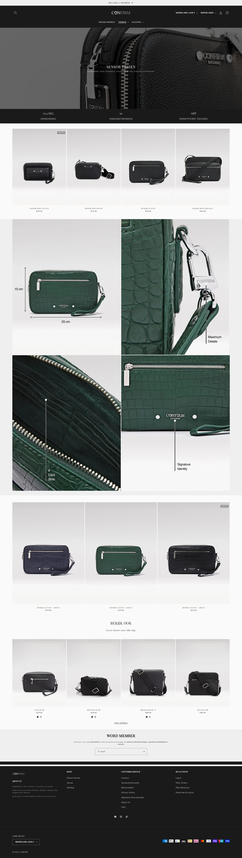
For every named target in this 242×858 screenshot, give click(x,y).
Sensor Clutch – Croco (48, 608)
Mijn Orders (181, 782)
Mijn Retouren (182, 787)
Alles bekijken (121, 723)
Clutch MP (39, 710)
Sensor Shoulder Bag (202, 208)
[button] (15, 13)
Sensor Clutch (148, 208)
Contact (125, 778)
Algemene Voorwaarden (132, 797)
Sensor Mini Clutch (39, 208)
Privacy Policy (128, 792)
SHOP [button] (69, 772)
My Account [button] (182, 772)
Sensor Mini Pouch (94, 208)
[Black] (38, 717)
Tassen (70, 782)
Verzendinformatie (130, 782)
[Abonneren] (144, 751)
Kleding (70, 787)
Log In (178, 778)
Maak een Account (185, 792)
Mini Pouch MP (94, 710)
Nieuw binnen (73, 778)
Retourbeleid (127, 787)
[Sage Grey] (41, 717)
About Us (125, 802)
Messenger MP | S (148, 710)
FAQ (123, 807)
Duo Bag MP (202, 710)
